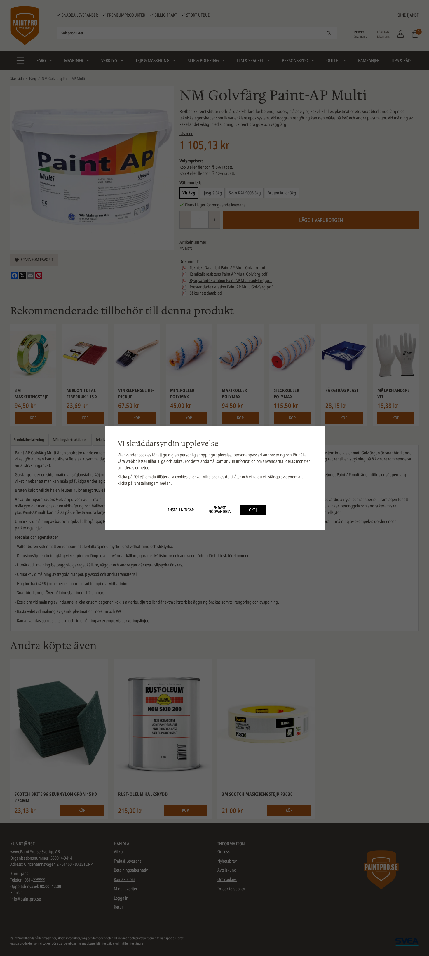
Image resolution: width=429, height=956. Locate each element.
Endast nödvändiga (219, 509)
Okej (253, 509)
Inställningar (181, 509)
